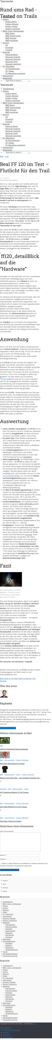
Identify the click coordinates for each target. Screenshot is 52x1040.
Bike (1, 156)
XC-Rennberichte (12, 69)
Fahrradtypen (10, 925)
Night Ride (18, 678)
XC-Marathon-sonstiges (15, 73)
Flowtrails (8, 937)
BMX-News (10, 33)
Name (3, 855)
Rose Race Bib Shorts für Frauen (12, 763)
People (5, 952)
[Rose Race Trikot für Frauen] (5, 815)
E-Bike (5, 912)
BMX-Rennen (10, 38)
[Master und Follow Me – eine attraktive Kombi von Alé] (5, 772)
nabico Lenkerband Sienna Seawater (14, 749)
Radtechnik (9, 947)
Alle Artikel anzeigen (8, 728)
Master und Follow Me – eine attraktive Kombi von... (20, 778)
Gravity (6, 43)
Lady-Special (7, 916)
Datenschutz (8, 76)
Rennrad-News (11, 54)
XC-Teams (9, 71)
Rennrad (6, 52)
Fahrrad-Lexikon (11, 927)
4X (6, 45)
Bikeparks (8, 933)
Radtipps (8, 945)
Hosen (18, 774)
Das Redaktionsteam (10, 954)
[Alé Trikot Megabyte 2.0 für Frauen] (5, 801)
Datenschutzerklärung (11, 1030)
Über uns (6, 1035)
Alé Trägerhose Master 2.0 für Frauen (14, 792)
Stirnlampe (27, 678)
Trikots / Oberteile (22, 760)
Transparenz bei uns (10, 956)
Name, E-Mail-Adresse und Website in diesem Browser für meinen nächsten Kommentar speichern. (24, 864)
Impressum (7, 78)
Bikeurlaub (6, 939)
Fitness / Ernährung (10, 920)
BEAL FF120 (9, 678)
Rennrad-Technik (12, 57)
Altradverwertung (11, 950)
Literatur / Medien (9, 918)
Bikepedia (6, 923)
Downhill (9, 47)
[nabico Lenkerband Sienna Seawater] (5, 743)
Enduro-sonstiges (12, 29)
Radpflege (9, 943)
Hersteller (8, 929)
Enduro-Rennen (11, 24)
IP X (7, 476)
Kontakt (6, 1032)
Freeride (8, 50)
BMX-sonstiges (11, 40)
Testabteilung (8, 17)
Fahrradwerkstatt (9, 941)
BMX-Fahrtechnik (13, 36)
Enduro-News (11, 22)
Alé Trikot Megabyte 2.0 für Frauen (13, 807)
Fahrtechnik (9, 935)
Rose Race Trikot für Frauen (10, 821)
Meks (35, 1023)
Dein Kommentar (7, 831)
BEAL (2, 678)
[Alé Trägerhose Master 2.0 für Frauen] (5, 786)
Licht (7, 156)
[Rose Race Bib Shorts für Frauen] (5, 757)
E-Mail (3, 859)
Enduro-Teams (11, 26)
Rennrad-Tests (11, 61)
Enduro (6, 19)
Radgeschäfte (10, 931)
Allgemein (3, 789)
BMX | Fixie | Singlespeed (13, 31)
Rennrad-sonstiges (13, 64)
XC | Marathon (8, 66)
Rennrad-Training (13, 59)
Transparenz (8, 1037)
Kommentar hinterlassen (9, 180)
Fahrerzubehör (9, 760)
